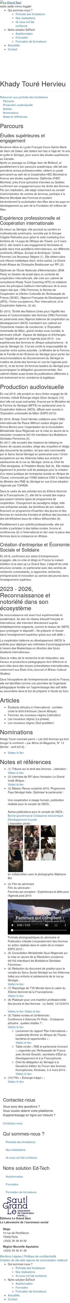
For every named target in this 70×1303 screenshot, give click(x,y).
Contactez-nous (12, 1123)
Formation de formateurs (31, 41)
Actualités (14, 45)
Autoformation (24, 33)
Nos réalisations (25, 18)
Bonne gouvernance (20, 816)
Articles (7, 109)
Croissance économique (48, 816)
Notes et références (15, 117)
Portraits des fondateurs (30, 14)
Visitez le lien (16, 753)
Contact (12, 49)
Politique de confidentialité (40, 1256)
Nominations (10, 113)
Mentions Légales (11, 1256)
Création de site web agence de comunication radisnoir (34, 1260)
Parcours (8, 101)
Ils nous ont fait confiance (25, 24)
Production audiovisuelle (18, 105)
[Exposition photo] (15, 831)
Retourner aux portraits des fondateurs (24, 97)
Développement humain (22, 819)
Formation (22, 37)
